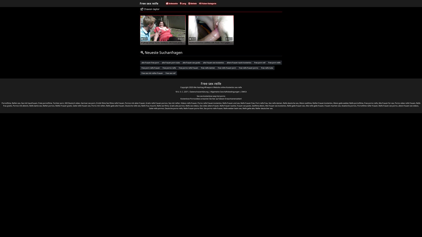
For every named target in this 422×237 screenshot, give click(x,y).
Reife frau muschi (148, 106)
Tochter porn (58, 103)
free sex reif (171, 73)
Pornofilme (6, 103)
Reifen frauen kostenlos (322, 103)
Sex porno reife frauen (213, 108)
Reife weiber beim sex (233, 108)
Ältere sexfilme (305, 103)
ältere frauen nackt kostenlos (239, 62)
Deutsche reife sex (132, 106)
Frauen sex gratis (244, 106)
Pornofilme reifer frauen (367, 106)
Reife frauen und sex (231, 103)
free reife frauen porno (248, 68)
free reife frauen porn (227, 68)
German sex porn (88, 103)
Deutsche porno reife (174, 108)
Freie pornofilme (45, 103)
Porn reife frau (262, 103)
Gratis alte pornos (177, 106)
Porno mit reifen (98, 106)
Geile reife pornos (156, 108)
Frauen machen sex (333, 106)
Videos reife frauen (189, 103)
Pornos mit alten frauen (135, 103)
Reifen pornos (49, 106)
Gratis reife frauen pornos (157, 103)
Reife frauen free (248, 103)
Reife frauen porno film (193, 108)
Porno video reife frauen (405, 103)
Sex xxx (200, 96)
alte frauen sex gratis (191, 62)
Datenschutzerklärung (199, 92)
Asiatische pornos (349, 106)
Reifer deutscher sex (264, 108)
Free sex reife (149, 3)
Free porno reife (371, 103)
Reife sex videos (192, 106)
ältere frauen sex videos (408, 106)
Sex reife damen (275, 103)
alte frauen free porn (150, 62)
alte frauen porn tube (171, 62)
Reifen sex (16, 103)
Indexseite (173, 3)
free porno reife (169, 68)
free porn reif (259, 62)
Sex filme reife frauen (115, 103)
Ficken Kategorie (208, 3)
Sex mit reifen (174, 103)
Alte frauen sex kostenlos (275, 106)
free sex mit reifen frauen (152, 73)
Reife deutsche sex (290, 103)
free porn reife (274, 62)
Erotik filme (101, 103)
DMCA (244, 92)
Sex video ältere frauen (209, 106)
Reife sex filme (163, 106)
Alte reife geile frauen (315, 106)
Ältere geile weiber (340, 103)
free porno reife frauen (188, 68)
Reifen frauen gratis (63, 106)
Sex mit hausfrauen (29, 103)
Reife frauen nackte (228, 106)
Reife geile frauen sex (296, 106)
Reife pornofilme (356, 103)
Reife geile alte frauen (115, 106)
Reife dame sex (35, 106)
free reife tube (267, 68)
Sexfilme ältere (258, 106)
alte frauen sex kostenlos (213, 62)
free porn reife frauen (151, 68)
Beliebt (193, 3)
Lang (183, 3)
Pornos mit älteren (20, 106)
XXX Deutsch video (72, 103)
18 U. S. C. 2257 (181, 92)
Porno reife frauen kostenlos (210, 103)
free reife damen (208, 68)
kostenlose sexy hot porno (214, 96)
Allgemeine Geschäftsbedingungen (225, 92)
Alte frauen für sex (386, 103)
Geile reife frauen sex (82, 106)
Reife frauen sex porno (388, 106)
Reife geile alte (249, 108)
